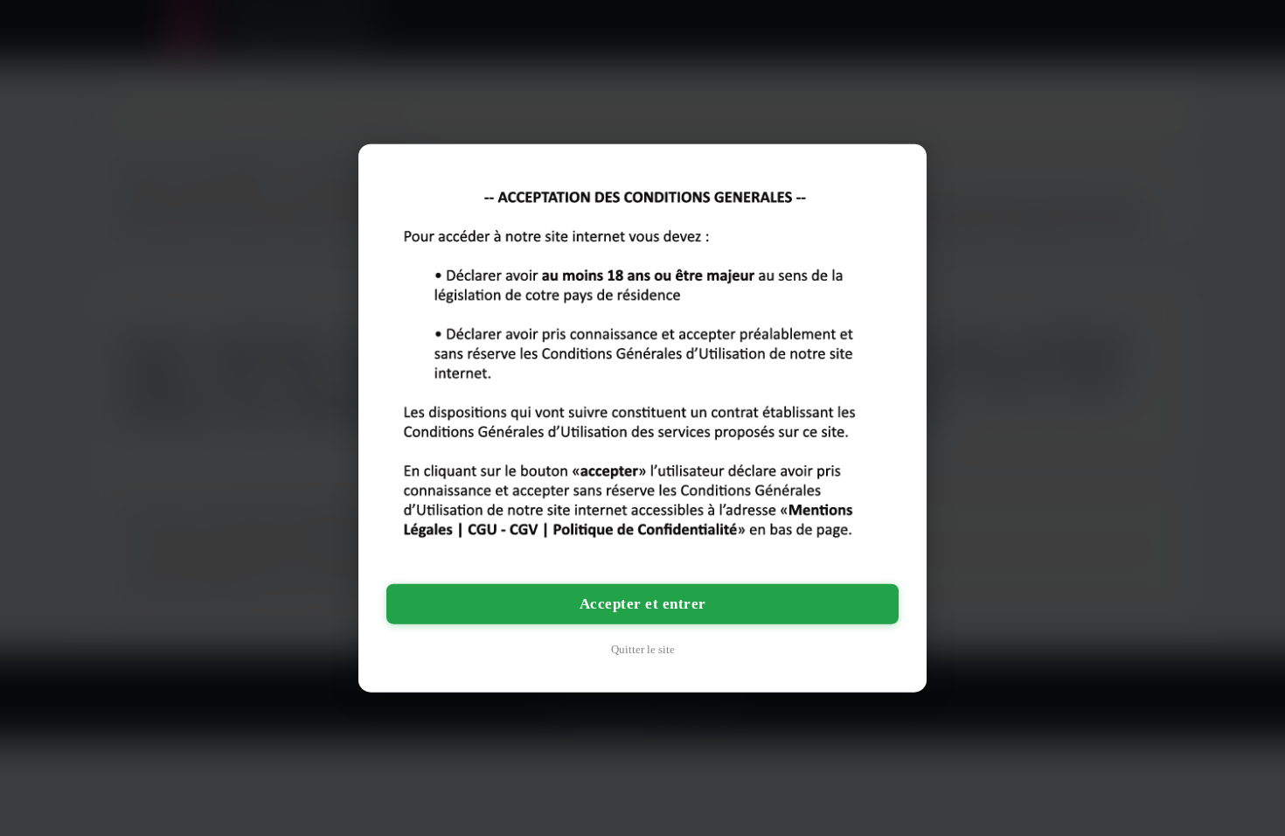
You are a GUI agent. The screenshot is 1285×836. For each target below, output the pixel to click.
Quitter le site (643, 648)
